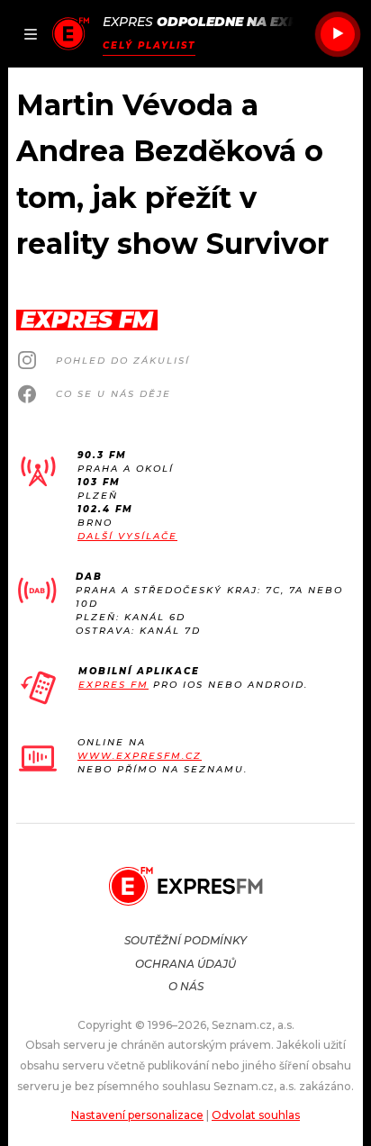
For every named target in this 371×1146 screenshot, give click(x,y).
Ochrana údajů (185, 963)
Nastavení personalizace (137, 1115)
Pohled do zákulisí (123, 360)
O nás (186, 986)
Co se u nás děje (113, 394)
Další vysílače (127, 536)
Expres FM (113, 684)
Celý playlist (149, 45)
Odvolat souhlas (256, 1115)
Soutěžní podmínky (185, 940)
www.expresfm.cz (139, 756)
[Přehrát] (338, 34)
